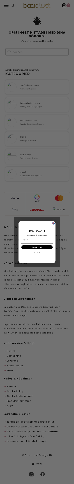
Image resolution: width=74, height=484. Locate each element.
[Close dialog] (53, 223)
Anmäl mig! (37, 247)
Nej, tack (37, 252)
